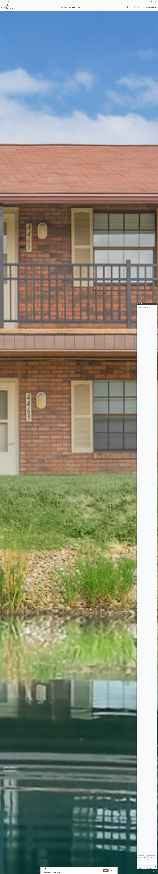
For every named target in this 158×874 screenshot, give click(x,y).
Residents (131, 7)
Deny (111, 870)
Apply (79, 7)
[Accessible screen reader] (1, 1)
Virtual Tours (63, 7)
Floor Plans (72, 7)
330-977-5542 (151, 7)
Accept (105, 870)
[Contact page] (4, 1)
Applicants (139, 7)
